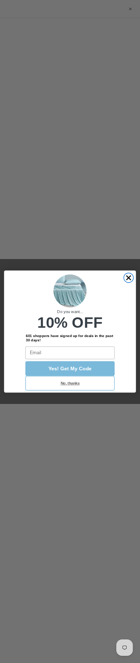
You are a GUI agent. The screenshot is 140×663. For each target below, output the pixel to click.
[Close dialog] (129, 278)
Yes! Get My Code (70, 368)
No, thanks (70, 383)
